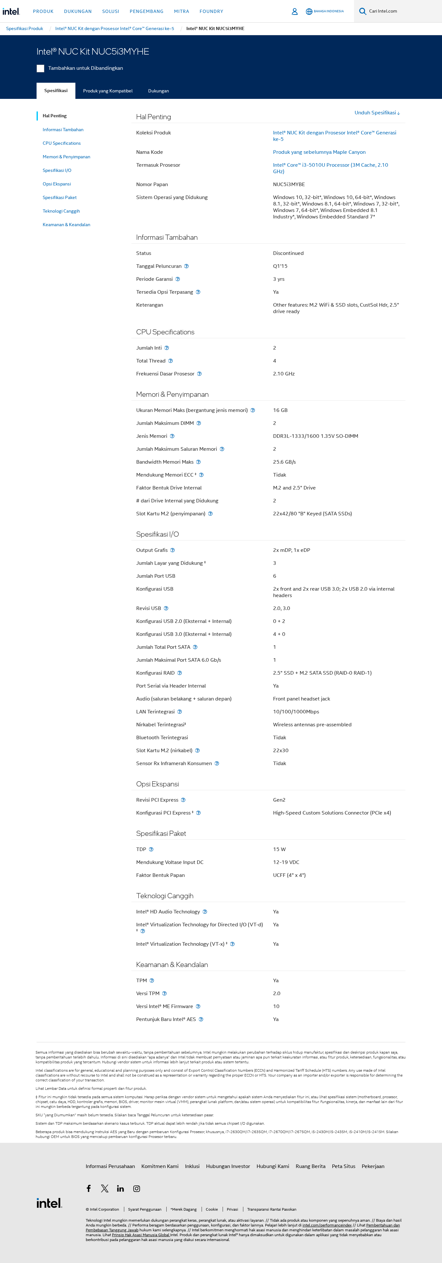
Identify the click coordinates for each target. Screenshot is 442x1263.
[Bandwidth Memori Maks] (198, 462)
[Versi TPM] (164, 993)
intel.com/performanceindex (327, 1225)
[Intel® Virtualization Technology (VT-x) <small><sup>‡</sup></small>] (232, 944)
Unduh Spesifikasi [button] (375, 113)
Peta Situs (343, 1166)
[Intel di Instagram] (136, 1189)
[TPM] (151, 980)
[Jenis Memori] (172, 436)
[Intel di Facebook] (88, 1189)
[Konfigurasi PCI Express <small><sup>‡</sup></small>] (198, 813)
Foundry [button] (212, 11)
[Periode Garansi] (177, 279)
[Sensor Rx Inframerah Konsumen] (216, 763)
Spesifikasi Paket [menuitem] (60, 197)
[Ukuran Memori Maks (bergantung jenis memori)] (252, 410)
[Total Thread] (170, 360)
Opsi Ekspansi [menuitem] (57, 184)
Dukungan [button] (78, 11)
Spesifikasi (56, 91)
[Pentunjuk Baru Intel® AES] (200, 1019)
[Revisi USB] (166, 608)
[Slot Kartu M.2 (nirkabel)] (197, 750)
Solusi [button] (110, 11)
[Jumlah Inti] (166, 348)
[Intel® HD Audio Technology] (204, 911)
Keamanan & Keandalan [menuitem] (66, 224)
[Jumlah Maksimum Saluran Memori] (222, 449)
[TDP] (151, 849)
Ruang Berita (311, 1166)
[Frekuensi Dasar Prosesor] (199, 373)
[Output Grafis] (172, 550)
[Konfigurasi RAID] (179, 673)
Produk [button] (43, 11)
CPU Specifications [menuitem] (62, 143)
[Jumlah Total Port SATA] (195, 647)
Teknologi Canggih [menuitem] (61, 211)
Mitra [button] (181, 11)
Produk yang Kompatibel (108, 91)
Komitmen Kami (160, 1166)
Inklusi (192, 1166)
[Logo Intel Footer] (49, 1202)
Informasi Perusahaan (110, 1166)
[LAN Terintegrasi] (179, 711)
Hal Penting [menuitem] (55, 116)
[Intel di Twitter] (104, 1189)
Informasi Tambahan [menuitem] (63, 129)
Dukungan (158, 91)
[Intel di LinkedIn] (120, 1189)
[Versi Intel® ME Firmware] (198, 1006)
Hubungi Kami (273, 1166)
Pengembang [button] (147, 11)
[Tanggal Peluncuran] (186, 266)
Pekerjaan (373, 1166)
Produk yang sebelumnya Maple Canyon (319, 152)
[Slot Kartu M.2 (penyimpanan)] (210, 513)
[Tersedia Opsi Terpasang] (198, 292)
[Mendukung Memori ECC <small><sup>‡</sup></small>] (201, 475)
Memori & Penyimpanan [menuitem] (66, 157)
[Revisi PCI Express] (183, 800)
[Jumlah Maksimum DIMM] (198, 423)
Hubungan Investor (228, 1166)
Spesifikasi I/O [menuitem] (57, 170)
